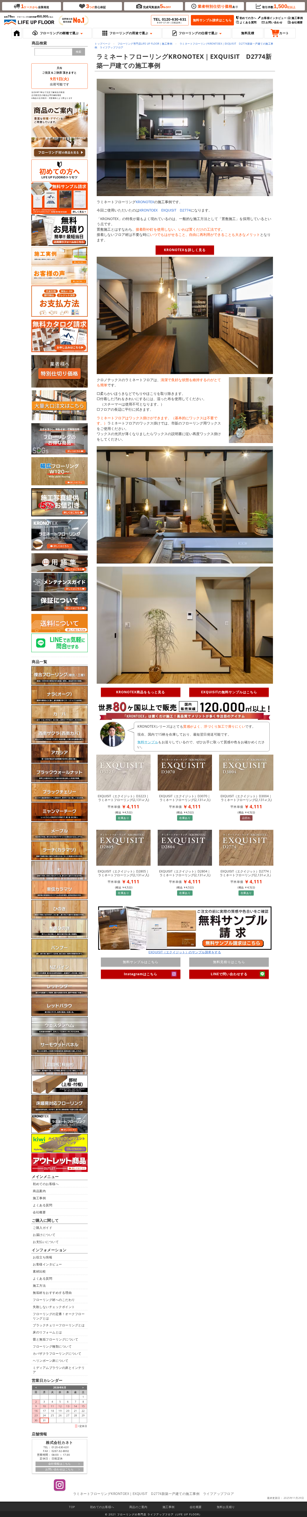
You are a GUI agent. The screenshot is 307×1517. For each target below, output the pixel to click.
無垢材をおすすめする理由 (52, 1292)
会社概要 (39, 1212)
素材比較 (39, 1271)
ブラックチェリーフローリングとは (59, 1325)
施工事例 (39, 1198)
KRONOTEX (145, 201)
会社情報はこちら (59, 1464)
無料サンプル (147, 742)
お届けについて (44, 1235)
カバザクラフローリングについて (57, 1353)
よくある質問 (42, 1205)
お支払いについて (46, 1242)
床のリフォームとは (47, 1332)
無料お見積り (226, 1507)
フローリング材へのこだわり (54, 1300)
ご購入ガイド (42, 1227)
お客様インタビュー (47, 1264)
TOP (72, 1507)
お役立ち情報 (42, 1257)
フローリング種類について (52, 1346)
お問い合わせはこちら (59, 1469)
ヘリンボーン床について (51, 1360)
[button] (57, 33)
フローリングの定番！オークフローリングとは (59, 1316)
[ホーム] (16, 33)
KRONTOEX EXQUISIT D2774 (165, 210)
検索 (78, 51)
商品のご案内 (138, 1507)
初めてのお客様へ (46, 1184)
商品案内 (39, 1191)
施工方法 (39, 1285)
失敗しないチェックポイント (54, 1307)
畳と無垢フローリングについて (55, 1339)
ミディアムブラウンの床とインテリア (59, 1370)
